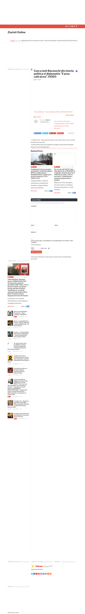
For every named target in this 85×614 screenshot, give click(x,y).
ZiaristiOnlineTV (67, 112)
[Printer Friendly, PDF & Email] (69, 115)
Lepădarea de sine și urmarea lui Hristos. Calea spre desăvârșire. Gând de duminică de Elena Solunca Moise (18, 359)
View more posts (45, 122)
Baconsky (67, 121)
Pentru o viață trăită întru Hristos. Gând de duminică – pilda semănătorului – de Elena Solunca (21, 323)
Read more (34, 191)
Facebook (38, 133)
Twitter (46, 133)
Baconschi (61, 121)
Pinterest (61, 133)
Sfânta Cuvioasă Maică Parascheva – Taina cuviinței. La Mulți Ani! (20, 313)
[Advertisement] (42, 11)
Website (33, 232)
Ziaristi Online (16, 32)
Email (57, 225)
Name (33, 225)
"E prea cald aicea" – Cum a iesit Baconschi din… (47, 112)
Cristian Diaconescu (59, 123)
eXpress (47, 120)
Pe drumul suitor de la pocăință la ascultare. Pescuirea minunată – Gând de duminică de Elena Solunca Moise (17, 346)
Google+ (53, 133)
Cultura (57, 166)
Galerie (34, 166)
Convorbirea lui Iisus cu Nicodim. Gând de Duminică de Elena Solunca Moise (20, 371)
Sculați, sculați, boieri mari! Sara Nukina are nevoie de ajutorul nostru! (21, 415)
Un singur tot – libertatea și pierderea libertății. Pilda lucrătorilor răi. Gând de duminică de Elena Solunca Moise (18, 404)
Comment (34, 206)
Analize (11, 277)
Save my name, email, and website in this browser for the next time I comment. (52, 241)
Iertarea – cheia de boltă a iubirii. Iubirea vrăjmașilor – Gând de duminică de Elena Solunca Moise (21, 334)
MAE (67, 123)
